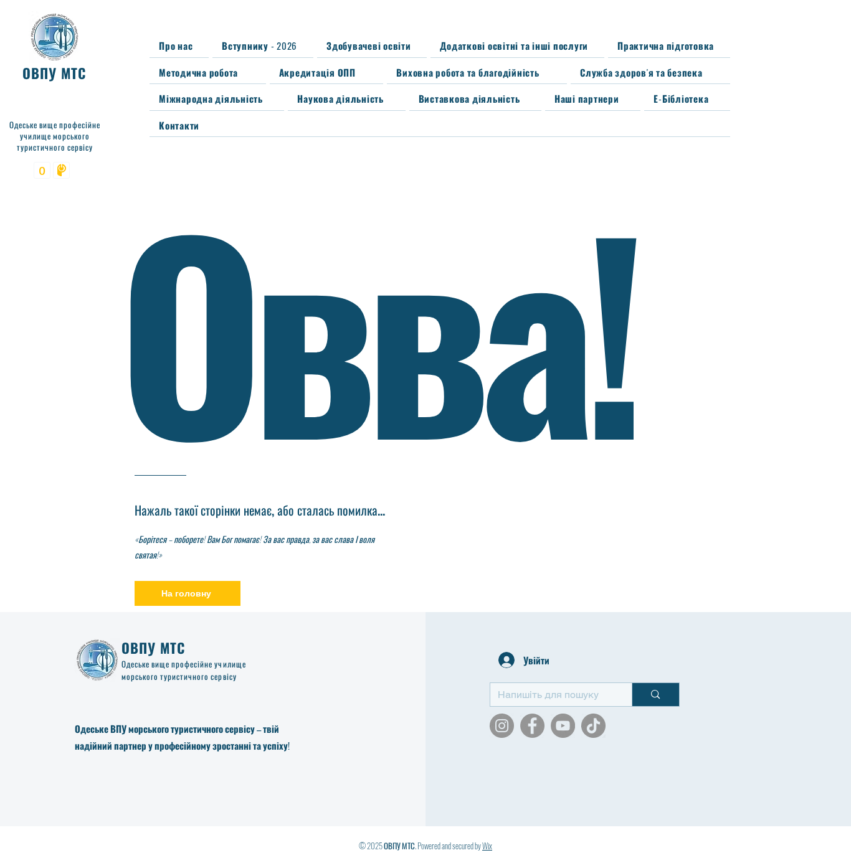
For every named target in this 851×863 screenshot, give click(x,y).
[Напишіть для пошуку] (655, 694)
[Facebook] (532, 726)
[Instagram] (502, 726)
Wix (487, 845)
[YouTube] (563, 726)
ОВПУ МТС (153, 648)
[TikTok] (593, 726)
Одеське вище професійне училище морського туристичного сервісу (183, 670)
